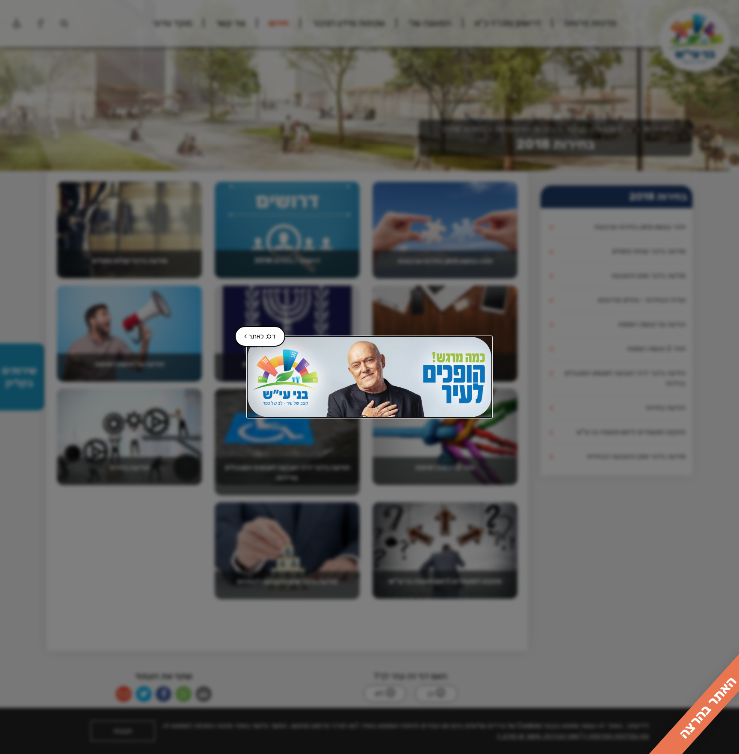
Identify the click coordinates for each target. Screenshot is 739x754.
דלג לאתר (256, 333)
